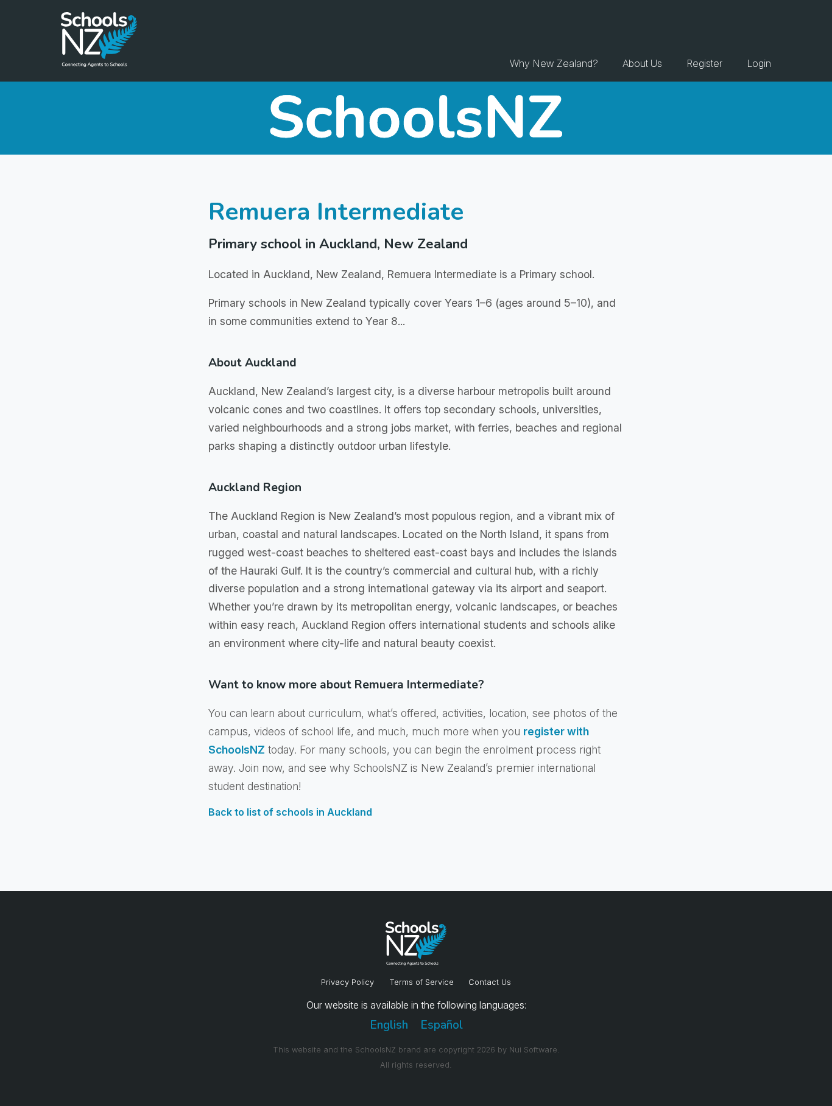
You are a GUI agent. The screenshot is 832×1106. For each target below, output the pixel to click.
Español (441, 1025)
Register (704, 63)
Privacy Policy (347, 982)
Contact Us (489, 982)
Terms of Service (421, 982)
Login (759, 63)
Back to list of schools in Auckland (290, 812)
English (389, 1025)
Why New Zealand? (554, 63)
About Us (642, 63)
